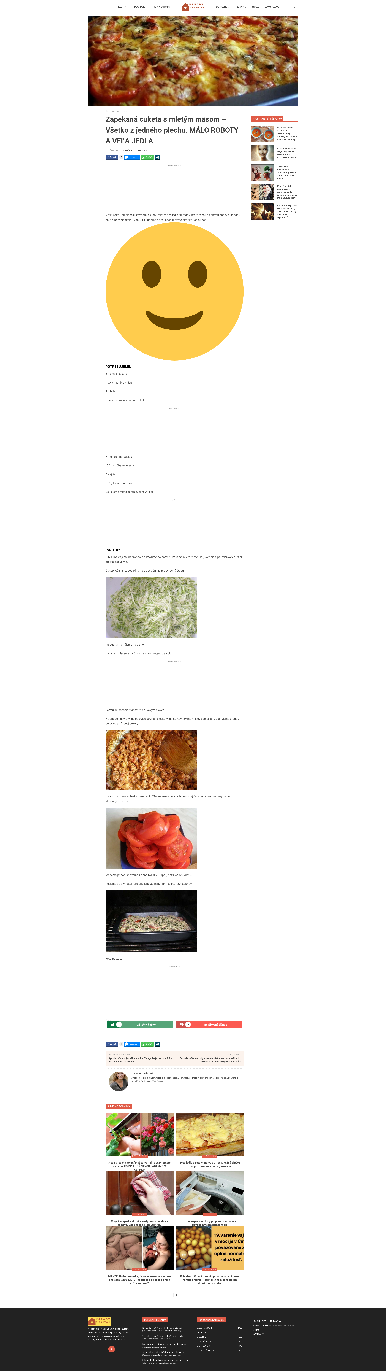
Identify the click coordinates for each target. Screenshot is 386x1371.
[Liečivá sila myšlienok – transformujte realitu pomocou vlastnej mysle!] (262, 172)
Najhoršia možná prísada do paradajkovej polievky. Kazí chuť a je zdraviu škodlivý (287, 133)
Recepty (115, 111)
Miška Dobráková (136, 151)
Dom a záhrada (139, 1156)
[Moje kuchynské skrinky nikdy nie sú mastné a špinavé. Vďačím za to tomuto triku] (140, 1193)
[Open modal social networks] (157, 157)
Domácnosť (139, 1214)
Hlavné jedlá (126, 111)
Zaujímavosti (139, 1269)
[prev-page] (172, 1295)
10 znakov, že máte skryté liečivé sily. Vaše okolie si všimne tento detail (162, 1337)
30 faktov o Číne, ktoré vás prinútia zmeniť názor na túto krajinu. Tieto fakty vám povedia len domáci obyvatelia (209, 1280)
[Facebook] (111, 1349)
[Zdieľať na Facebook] (112, 157)
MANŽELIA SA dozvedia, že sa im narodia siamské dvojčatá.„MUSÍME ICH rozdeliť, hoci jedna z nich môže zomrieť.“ (139, 1280)
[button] (295, 7)
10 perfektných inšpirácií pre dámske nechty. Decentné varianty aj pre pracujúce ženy (287, 192)
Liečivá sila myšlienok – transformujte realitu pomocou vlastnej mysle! (287, 172)
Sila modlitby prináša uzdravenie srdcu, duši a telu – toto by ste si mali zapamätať (287, 211)
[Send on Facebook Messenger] (132, 157)
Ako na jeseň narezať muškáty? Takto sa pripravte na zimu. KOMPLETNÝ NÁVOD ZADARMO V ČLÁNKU (140, 1166)
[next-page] (176, 1295)
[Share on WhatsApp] (147, 157)
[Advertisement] (175, 188)
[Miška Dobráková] (118, 1081)
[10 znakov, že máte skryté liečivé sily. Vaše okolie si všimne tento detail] (262, 153)
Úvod (108, 111)
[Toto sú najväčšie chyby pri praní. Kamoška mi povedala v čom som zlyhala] (210, 1193)
